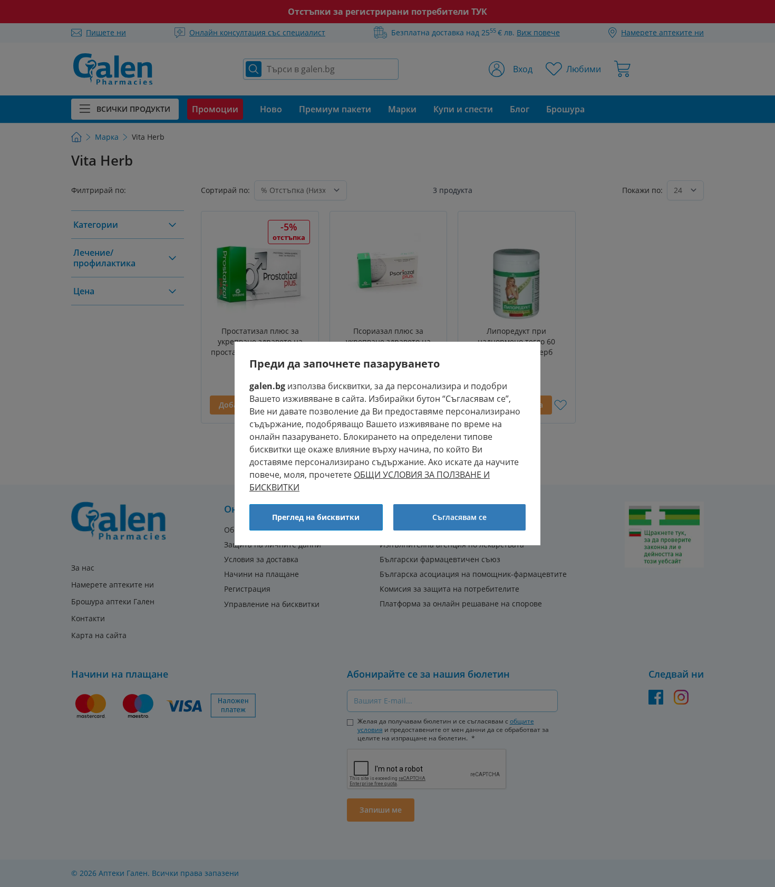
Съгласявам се (459, 517)
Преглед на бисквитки (316, 517)
